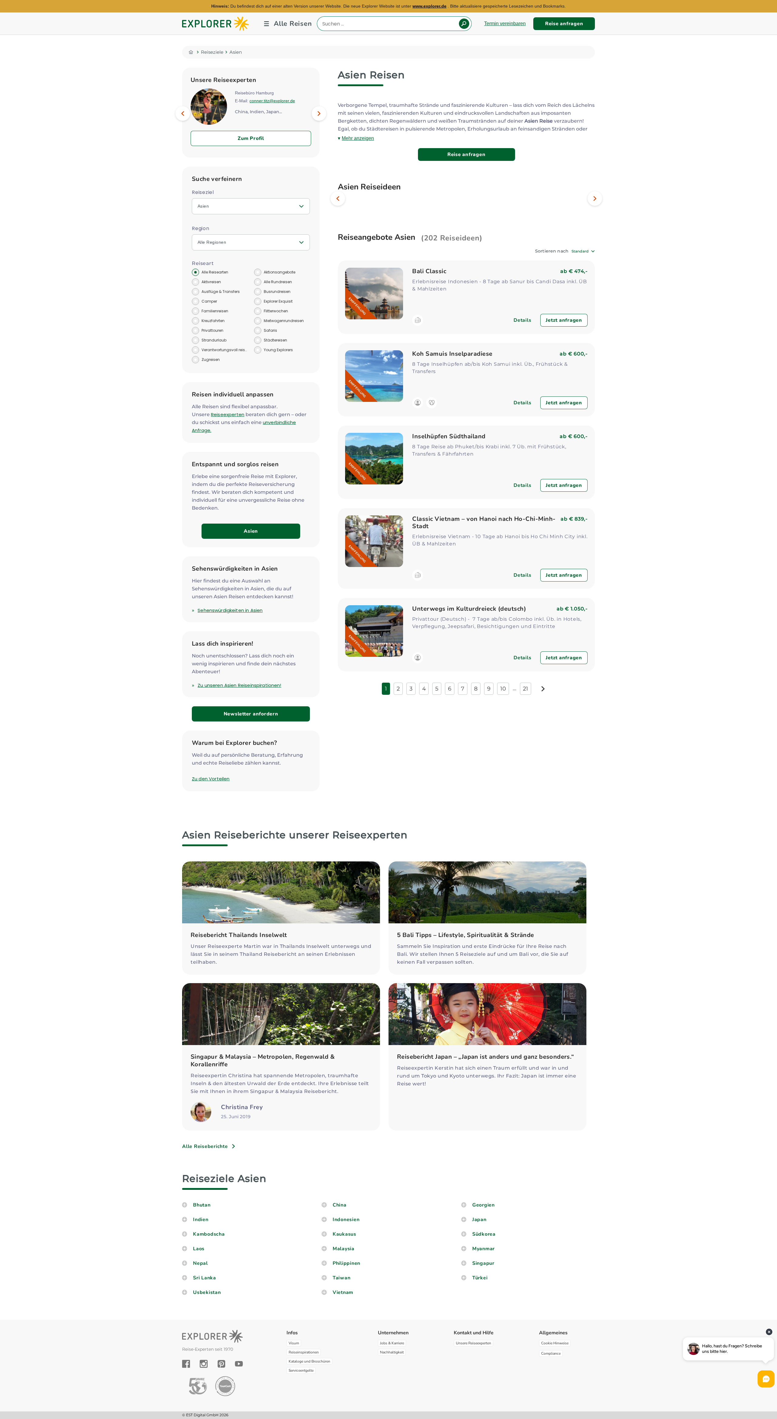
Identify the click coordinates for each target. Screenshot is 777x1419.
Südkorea (484, 1234)
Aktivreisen (211, 281)
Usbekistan (207, 1292)
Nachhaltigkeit (392, 1352)
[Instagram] (204, 1364)
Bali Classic (429, 271)
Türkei (480, 1278)
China (340, 1205)
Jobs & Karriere (392, 1343)
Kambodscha (209, 1234)
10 (503, 688)
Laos (199, 1248)
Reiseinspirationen (304, 1352)
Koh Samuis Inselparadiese (452, 354)
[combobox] (583, 251)
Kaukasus (344, 1234)
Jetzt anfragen (564, 320)
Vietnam (343, 1292)
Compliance (551, 1353)
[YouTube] (239, 1364)
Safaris (270, 330)
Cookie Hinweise (554, 1343)
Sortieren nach (551, 251)
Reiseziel (203, 192)
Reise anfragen (564, 23)
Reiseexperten (227, 414)
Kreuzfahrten (213, 320)
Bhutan (202, 1205)
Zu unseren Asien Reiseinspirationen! (239, 685)
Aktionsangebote (279, 272)
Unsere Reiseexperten (473, 1343)
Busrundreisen (277, 291)
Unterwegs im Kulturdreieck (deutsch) (469, 609)
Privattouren (212, 330)
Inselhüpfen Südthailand (449, 436)
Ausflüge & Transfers (221, 291)
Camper (209, 301)
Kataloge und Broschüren (309, 1361)
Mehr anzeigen (358, 138)
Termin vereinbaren (505, 23)
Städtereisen (275, 340)
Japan (479, 1219)
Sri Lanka (204, 1278)
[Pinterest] (221, 1364)
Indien (201, 1219)
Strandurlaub (214, 340)
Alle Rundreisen (278, 281)
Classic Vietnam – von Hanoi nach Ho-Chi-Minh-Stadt (484, 522)
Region (200, 228)
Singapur (483, 1263)
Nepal (200, 1263)
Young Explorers (278, 349)
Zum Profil (251, 138)
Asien (251, 531)
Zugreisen (211, 359)
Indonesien (346, 1219)
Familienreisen (215, 311)
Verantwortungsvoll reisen (225, 349)
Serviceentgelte (301, 1370)
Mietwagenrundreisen (284, 320)
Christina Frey (242, 1107)
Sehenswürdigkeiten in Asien (230, 610)
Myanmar (483, 1248)
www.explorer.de (429, 6)
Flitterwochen (276, 311)
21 (525, 688)
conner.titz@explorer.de (272, 100)
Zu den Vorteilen (210, 779)
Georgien (483, 1205)
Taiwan (342, 1278)
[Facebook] (186, 1364)
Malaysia (344, 1248)
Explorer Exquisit (278, 301)
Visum (294, 1343)
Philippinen (346, 1263)
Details (522, 320)
